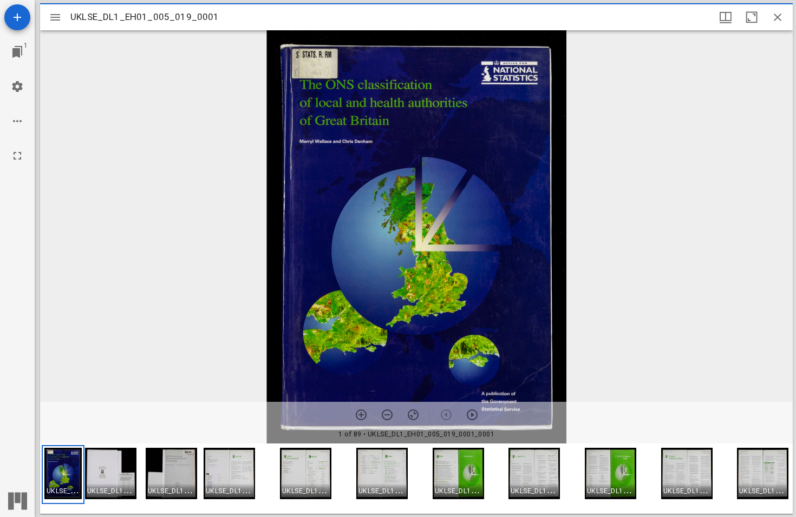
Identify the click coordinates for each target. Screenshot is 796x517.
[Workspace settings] (17, 87)
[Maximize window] (752, 17)
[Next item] (472, 415)
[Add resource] (17, 17)
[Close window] (778, 17)
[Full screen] (17, 156)
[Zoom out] (387, 415)
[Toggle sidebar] (55, 17)
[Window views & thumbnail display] (726, 17)
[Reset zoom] (413, 415)
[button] (63, 474)
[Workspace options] (17, 121)
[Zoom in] (361, 415)
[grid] (416, 478)
